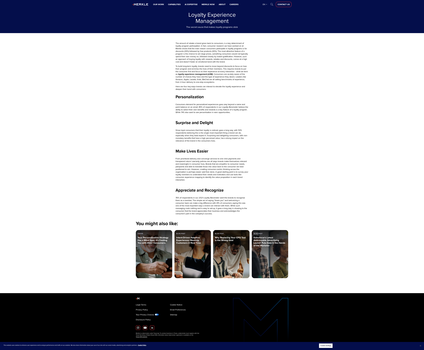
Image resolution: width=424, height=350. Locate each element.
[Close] (420, 345)
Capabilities (174, 4)
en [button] (264, 4)
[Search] (272, 4)
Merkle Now (208, 4)
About (222, 4)
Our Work (158, 4)
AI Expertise (191, 4)
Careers (234, 4)
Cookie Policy (142, 345)
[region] (212, 346)
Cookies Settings (325, 346)
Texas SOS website (141, 337)
